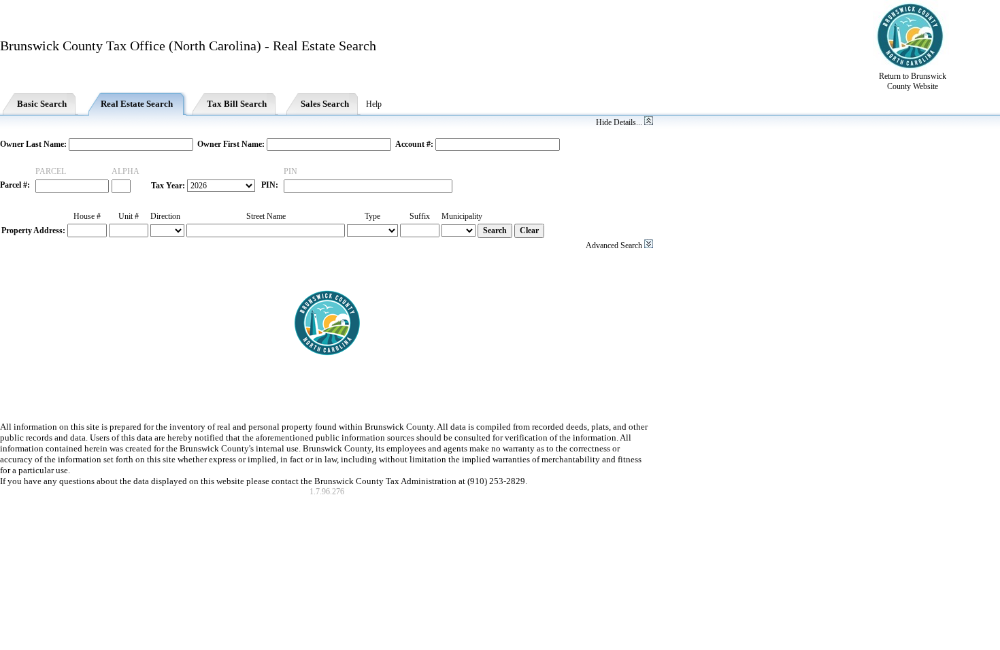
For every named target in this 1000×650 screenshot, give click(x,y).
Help (374, 104)
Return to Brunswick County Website (912, 81)
